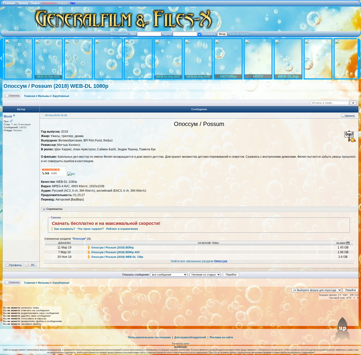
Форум (63, 3)
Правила (48, 3)
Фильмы (43, 95)
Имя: (133, 33)
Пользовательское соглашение (149, 337)
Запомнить (209, 33)
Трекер (23, 3)
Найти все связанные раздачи (199, 261)
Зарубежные (60, 95)
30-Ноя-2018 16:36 (56, 115)
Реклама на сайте (221, 337)
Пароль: (167, 33)
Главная (9, 3)
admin (186, 343)
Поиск (35, 3)
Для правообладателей (190, 337)
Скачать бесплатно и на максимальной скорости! (106, 223)
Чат (72, 3)
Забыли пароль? (240, 33)
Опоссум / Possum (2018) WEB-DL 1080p (55, 86)
